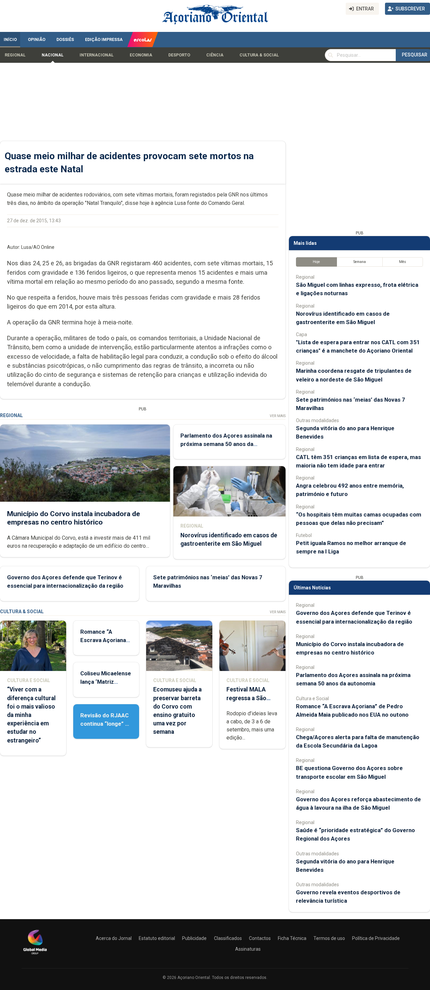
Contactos (260, 938)
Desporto (179, 55)
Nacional (52, 55)
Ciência (214, 55)
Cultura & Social (259, 55)
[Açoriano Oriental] (35, 955)
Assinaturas (248, 949)
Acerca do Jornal (114, 938)
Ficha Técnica (292, 938)
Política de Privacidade (376, 938)
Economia (141, 55)
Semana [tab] (359, 262)
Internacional (97, 55)
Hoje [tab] (316, 262)
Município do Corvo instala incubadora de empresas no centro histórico (73, 518)
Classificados (228, 938)
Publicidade (194, 938)
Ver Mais (278, 416)
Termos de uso (329, 938)
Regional (15, 55)
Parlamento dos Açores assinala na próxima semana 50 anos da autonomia (226, 444)
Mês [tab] (402, 262)
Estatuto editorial (157, 938)
